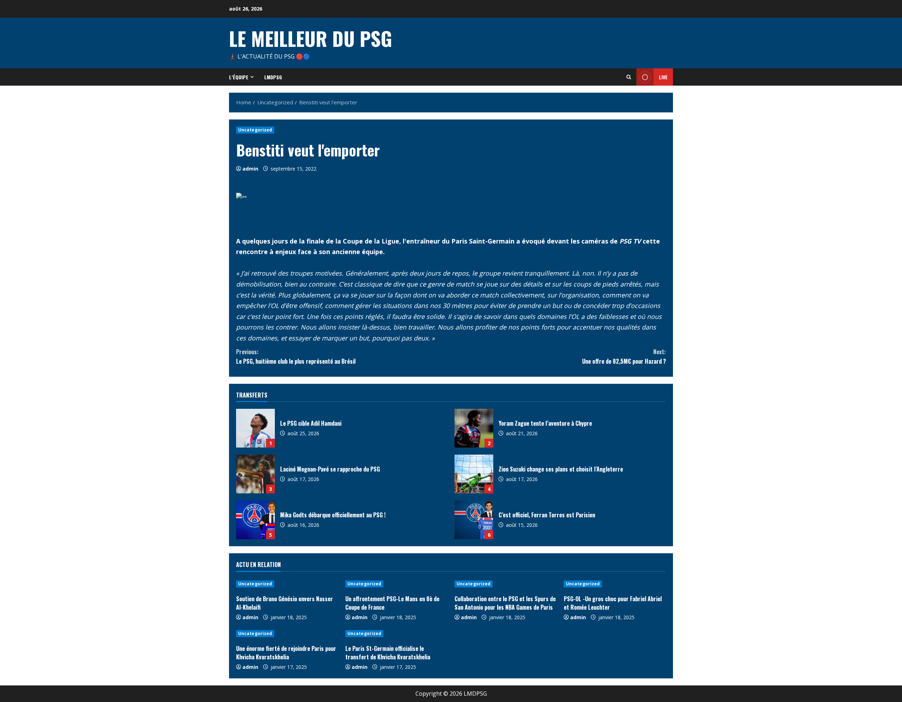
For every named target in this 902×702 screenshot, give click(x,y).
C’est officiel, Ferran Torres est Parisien (474, 519)
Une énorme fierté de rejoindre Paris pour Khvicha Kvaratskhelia (286, 652)
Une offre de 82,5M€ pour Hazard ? (624, 356)
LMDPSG (273, 77)
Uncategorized (255, 130)
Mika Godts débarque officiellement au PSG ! (255, 519)
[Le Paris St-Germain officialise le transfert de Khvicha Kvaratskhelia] (396, 633)
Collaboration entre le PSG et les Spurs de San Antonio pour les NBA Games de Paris (505, 603)
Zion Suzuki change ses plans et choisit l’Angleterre (474, 474)
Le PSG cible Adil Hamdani (255, 428)
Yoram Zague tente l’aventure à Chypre (474, 428)
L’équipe (238, 77)
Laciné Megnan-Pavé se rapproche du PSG (255, 474)
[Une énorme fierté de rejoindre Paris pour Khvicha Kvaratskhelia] (287, 633)
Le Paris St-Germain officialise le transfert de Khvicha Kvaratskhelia (387, 652)
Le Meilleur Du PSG (310, 38)
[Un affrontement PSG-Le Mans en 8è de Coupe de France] (396, 584)
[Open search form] (628, 77)
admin (250, 168)
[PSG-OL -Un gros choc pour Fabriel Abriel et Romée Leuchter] (615, 584)
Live (663, 77)
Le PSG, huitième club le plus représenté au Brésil (296, 356)
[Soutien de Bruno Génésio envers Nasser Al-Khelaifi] (287, 584)
